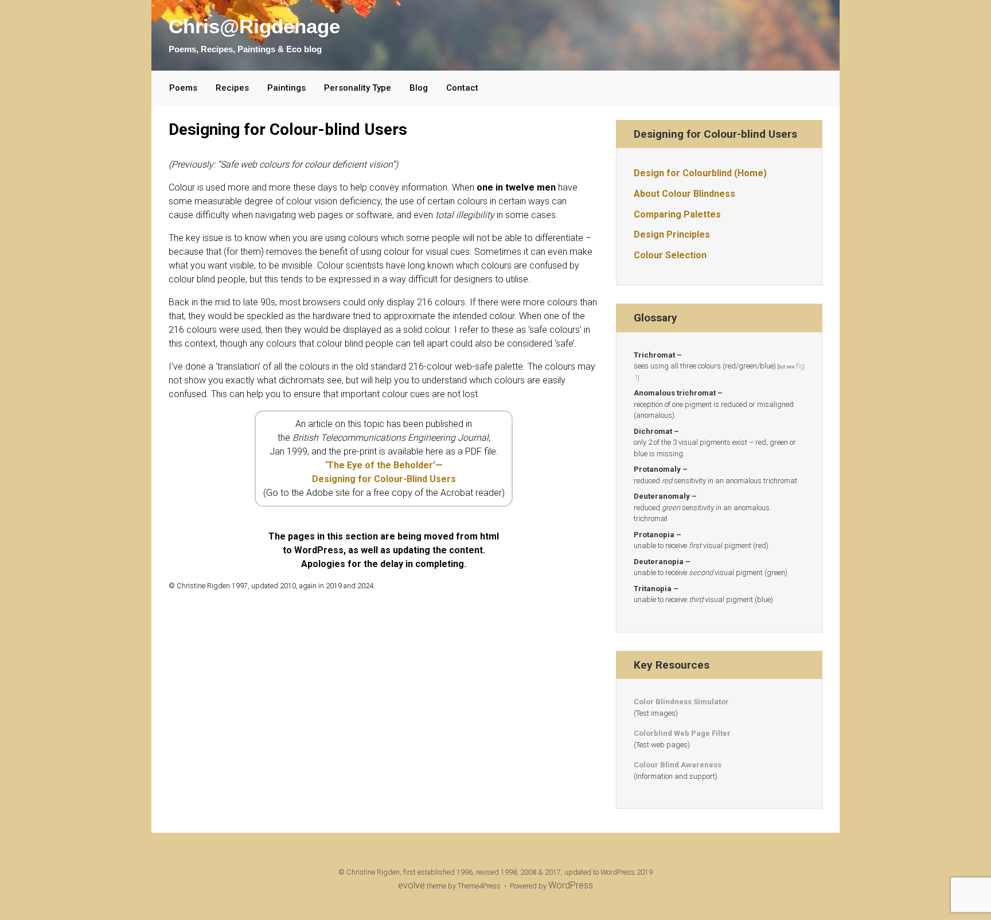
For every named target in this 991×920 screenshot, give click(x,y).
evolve (411, 885)
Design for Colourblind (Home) (700, 173)
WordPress (570, 885)
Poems (183, 88)
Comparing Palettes (677, 214)
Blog (418, 88)
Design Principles (672, 234)
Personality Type (357, 88)
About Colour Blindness (684, 193)
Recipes (232, 88)
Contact (462, 88)
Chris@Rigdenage (254, 26)
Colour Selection (670, 255)
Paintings (286, 88)
